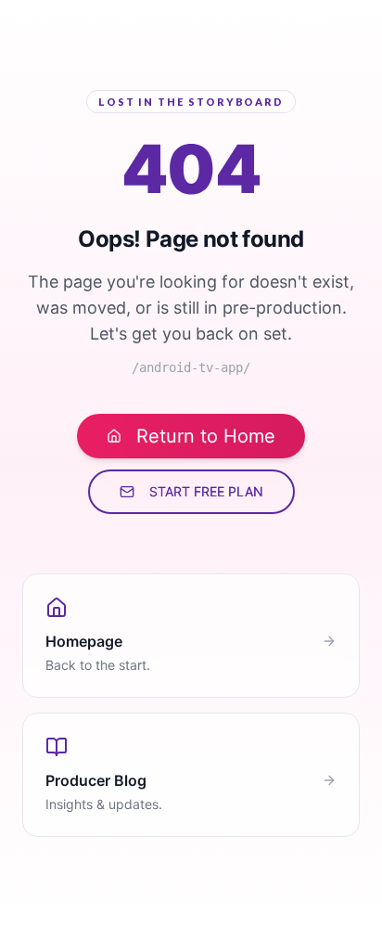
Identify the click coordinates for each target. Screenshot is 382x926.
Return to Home (205, 436)
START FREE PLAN (206, 491)
